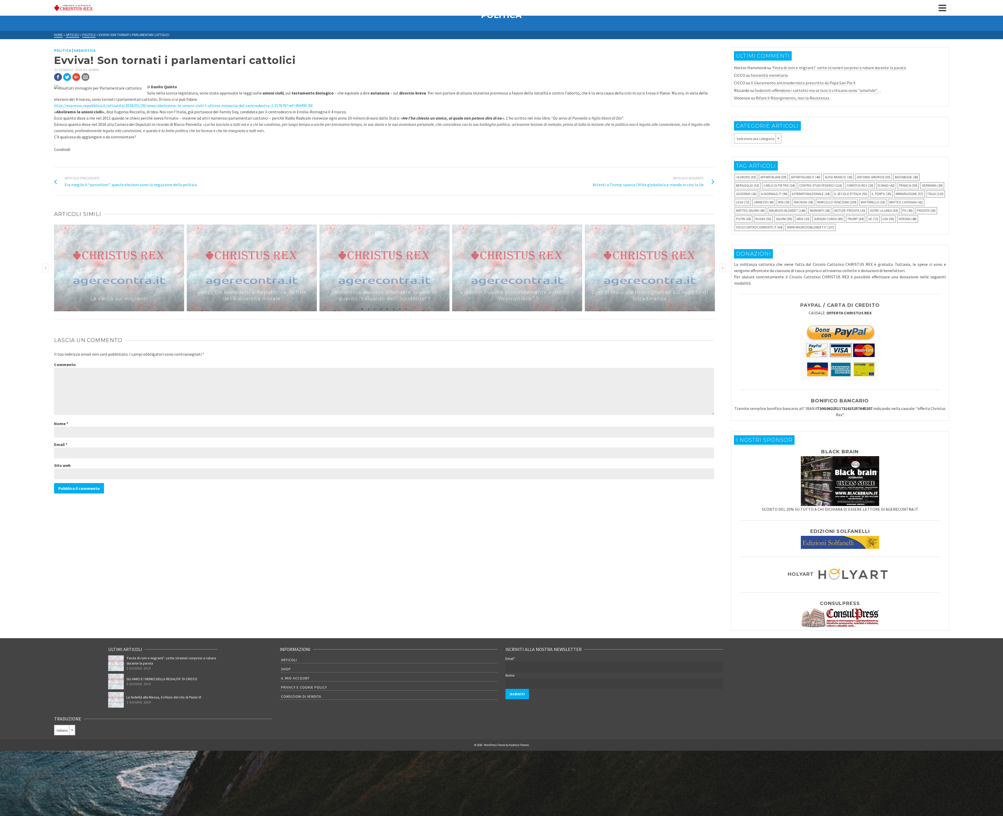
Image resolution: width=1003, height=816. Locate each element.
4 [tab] (381, 308)
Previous (45, 267)
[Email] (85, 77)
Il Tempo (881, 194)
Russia (763, 219)
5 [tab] (387, 308)
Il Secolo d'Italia (850, 194)
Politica (62, 50)
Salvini (784, 219)
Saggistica (85, 50)
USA (888, 219)
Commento (65, 364)
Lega (742, 202)
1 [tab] (362, 308)
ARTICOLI (289, 660)
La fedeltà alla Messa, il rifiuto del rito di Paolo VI (163, 697)
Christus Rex (860, 185)
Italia (935, 194)
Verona (908, 219)
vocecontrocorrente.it (759, 227)
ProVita (926, 210)
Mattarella (873, 202)
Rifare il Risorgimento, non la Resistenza (792, 98)
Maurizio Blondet (787, 210)
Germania (932, 185)
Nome (61, 423)
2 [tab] (368, 308)
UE (873, 219)
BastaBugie (906, 177)
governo (746, 194)
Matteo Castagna (906, 202)
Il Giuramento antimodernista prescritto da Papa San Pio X (803, 82)
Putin (743, 219)
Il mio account (295, 678)
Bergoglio (747, 185)
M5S (784, 202)
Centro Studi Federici (820, 185)
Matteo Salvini (750, 210)
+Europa (746, 177)
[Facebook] (58, 77)
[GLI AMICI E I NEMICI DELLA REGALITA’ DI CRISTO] (116, 681)
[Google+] (76, 77)
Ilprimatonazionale (811, 194)
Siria (802, 219)
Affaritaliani (773, 177)
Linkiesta (764, 202)
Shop (286, 669)
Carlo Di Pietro (779, 185)
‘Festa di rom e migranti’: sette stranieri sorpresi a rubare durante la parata (839, 67)
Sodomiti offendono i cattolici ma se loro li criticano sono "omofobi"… (818, 90)
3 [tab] (374, 308)
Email (60, 444)
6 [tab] (393, 308)
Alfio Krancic (839, 177)
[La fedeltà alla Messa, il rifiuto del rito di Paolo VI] (116, 700)
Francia (908, 185)
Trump (855, 219)
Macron (803, 202)
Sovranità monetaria (769, 75)
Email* (510, 658)
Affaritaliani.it (805, 177)
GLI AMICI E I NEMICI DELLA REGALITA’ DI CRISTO (161, 679)
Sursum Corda (828, 219)
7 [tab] (400, 308)
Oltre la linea (884, 210)
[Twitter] (67, 77)
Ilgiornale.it (774, 194)
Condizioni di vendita (301, 696)
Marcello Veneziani (836, 202)
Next (723, 267)
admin (94, 70)
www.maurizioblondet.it (810, 227)
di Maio (886, 185)
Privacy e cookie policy (304, 687)
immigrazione (909, 194)
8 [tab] (406, 308)
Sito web (62, 465)
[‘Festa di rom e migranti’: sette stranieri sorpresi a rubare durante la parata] (116, 663)
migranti (820, 210)
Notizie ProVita (849, 210)
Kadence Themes (519, 745)
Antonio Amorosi (873, 177)
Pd (907, 210)
